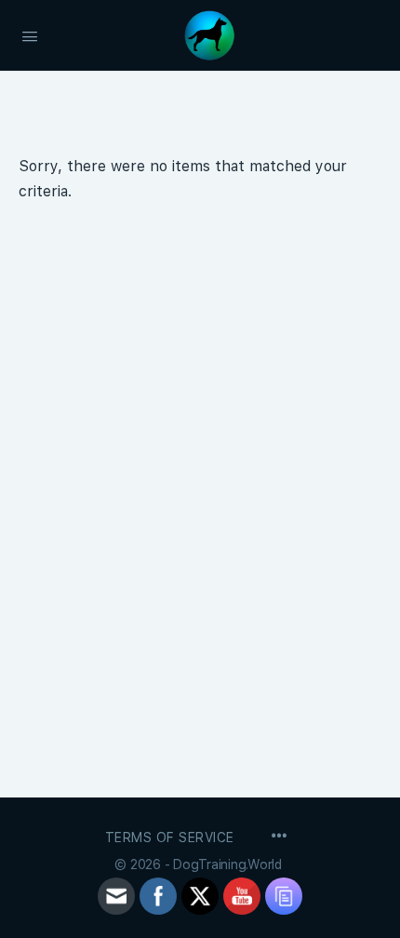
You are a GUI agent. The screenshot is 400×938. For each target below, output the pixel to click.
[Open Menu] (30, 34)
